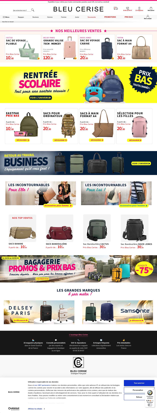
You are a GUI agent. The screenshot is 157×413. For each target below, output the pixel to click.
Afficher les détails (35, 409)
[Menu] (153, 390)
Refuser (139, 397)
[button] (6, 17)
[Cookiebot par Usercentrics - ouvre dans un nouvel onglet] (13, 408)
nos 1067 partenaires (42, 385)
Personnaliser (138, 390)
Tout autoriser (139, 383)
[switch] (150, 405)
